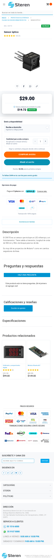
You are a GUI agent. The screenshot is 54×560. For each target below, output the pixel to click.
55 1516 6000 (13, 526)
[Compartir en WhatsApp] (30, 86)
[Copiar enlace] (37, 86)
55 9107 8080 (13, 531)
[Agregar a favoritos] (17, 86)
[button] (27, 128)
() (19, 36)
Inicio (4, 18)
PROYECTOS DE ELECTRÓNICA (20, 18)
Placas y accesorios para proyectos (14, 20)
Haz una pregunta (27, 275)
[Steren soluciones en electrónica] (19, 5)
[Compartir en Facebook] (23, 86)
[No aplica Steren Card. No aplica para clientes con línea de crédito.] (14, 107)
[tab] (27, 485)
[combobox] (27, 13)
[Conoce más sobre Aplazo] (21, 208)
